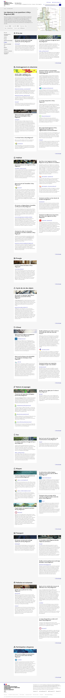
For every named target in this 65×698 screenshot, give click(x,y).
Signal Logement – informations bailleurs (48, 186)
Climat (5, 42)
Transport (6, 49)
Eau (4, 45)
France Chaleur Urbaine (19, 269)
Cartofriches (20, 143)
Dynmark (19, 187)
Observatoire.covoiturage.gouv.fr (44, 564)
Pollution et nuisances (8, 51)
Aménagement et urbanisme (7, 35)
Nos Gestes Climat (42, 366)
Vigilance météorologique (46, 477)
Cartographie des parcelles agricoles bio (23, 405)
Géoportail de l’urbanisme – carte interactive (22, 88)
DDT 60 (40, 394)
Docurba (16, 101)
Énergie (5, 38)
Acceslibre (16, 119)
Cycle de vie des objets (8, 40)
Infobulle (44, 4)
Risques (5, 47)
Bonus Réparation (18, 300)
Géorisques (19, 512)
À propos (49, 2)
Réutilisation (41, 694)
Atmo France (17, 593)
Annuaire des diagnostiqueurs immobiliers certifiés (23, 217)
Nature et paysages (7, 44)
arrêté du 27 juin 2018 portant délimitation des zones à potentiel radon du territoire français (49, 632)
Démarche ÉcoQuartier (45, 116)
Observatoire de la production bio (22, 414)
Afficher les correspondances (60, 5)
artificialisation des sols (46, 76)
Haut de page (58, 62)
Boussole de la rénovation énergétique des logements (23, 243)
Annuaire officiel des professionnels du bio (23, 421)
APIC (42, 501)
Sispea (40, 441)
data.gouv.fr (58, 691)
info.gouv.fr (35, 691)
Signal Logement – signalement (47, 176)
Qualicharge (17, 43)
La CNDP (19, 659)
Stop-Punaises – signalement (46, 220)
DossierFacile (41, 201)
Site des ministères (56, 2)
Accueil (5, 8)
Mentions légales (22, 694)
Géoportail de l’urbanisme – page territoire (22, 95)
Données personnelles (29, 694)
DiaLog (40, 543)
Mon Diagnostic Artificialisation (47, 88)
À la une (5, 32)
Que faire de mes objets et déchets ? (21, 307)
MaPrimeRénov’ (28, 237)
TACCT (19, 361)
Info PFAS (40, 602)
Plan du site (5, 694)
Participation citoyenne (6, 53)
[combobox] (52, 5)
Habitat (5, 37)
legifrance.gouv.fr (51, 691)
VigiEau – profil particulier (43, 51)
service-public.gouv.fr (42, 691)
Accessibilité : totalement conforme (13, 694)
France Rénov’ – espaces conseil (20, 168)
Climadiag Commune (21, 338)
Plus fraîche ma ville (45, 349)
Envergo (40, 139)
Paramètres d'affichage (49, 694)
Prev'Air (16, 605)
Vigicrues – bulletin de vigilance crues (23, 490)
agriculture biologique (18, 397)
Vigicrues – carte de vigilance (22, 480)
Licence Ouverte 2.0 (44, 696)
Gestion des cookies (35, 694)
